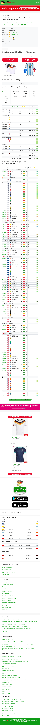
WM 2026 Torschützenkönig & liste (9, 713)
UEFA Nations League (6, 600)
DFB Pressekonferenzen (7, 605)
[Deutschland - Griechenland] (20, 525)
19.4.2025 (4, 264)
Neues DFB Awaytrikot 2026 (7, 706)
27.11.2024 (4, 307)
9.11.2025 (4, 202)
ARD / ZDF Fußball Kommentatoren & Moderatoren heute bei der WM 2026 (17, 644)
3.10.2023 (4, 387)
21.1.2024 (4, 342)
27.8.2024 (4, 321)
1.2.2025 (3, 283)
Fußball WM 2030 (6, 689)
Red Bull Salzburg (14, 34)
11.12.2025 (4, 228)
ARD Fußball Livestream (7, 567)
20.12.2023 (4, 346)
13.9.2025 (4, 216)
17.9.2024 (4, 315)
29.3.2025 (4, 270)
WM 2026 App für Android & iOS (21, 721)
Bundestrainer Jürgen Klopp (7, 604)
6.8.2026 (4, 179)
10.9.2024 (4, 329)
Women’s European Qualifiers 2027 (9, 663)
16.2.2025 (4, 279)
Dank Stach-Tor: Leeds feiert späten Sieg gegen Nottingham (14, 626)
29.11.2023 (4, 381)
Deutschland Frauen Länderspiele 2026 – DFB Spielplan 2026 (14, 643)
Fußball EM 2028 (5, 682)
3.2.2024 (4, 335)
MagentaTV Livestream (6, 574)
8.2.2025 (4, 281)
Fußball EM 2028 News (7, 684)
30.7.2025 (4, 244)
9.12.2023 (4, 350)
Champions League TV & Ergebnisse (9, 589)
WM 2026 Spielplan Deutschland (8, 703)
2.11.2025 (4, 204)
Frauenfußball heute (6, 596)
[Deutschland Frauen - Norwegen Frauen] (20, 544)
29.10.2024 (4, 319)
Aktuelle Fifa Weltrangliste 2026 (8, 646)
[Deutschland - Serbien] (20, 528)
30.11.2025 (4, 198)
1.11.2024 (3, 295)
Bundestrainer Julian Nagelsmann (9, 602)
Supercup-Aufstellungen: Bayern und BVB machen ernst (13, 624)
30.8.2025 (4, 218)
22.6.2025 (4, 252)
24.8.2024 (4, 301)
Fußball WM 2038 (6, 693)
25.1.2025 (4, 285)
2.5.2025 (4, 260)
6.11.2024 (4, 309)
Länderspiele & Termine (6, 607)
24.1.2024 (4, 340)
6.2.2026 (4, 192)
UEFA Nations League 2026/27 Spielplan (10, 666)
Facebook (8, 722)
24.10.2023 (4, 385)
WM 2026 (4, 665)
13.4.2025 (4, 266)
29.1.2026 (4, 224)
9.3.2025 (4, 274)
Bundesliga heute (5, 582)
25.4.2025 (4, 262)
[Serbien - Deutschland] (20, 534)
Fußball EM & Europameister (7, 680)
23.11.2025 (4, 200)
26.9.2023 (4, 395)
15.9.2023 (4, 368)
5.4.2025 (4, 268)
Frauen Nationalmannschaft (7, 595)
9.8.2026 (4, 173)
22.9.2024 (4, 297)
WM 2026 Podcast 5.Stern (7, 708)
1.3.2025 (3, 277)
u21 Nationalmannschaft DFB (8, 611)
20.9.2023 (4, 389)
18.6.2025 (4, 254)
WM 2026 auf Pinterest (15, 722)
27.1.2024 (4, 338)
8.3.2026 (4, 183)
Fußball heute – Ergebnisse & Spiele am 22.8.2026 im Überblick (15, 619)
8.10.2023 (4, 362)
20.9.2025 (4, 214)
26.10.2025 (4, 206)
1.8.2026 (3, 175)
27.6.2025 (4, 250)
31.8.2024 (4, 299)
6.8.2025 (4, 242)
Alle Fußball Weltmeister (7, 687)
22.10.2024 (4, 311)
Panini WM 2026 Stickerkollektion (9, 710)
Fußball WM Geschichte (6, 686)
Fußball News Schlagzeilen (7, 639)
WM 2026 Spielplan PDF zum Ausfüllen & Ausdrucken (13, 701)
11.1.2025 (3, 291)
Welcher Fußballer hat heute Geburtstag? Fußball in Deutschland (15, 679)
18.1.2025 (4, 287)
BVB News (4, 586)
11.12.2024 (4, 305)
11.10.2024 (4, 327)
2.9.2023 (4, 370)
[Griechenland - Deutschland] (20, 531)
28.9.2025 (4, 212)
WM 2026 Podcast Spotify (29, 722)
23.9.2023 (4, 366)
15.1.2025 (4, 289)
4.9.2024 (4, 331)
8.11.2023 (4, 383)
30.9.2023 (4, 364)
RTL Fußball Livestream (6, 570)
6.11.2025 (4, 232)
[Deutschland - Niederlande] (20, 537)
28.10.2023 (4, 358)
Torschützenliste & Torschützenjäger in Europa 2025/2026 (14, 24)
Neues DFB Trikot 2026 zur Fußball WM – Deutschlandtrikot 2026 (15, 705)
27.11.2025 (4, 230)
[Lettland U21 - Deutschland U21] (20, 555)
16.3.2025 (4, 272)
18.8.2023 (4, 374)
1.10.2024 (4, 313)
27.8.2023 (4, 372)
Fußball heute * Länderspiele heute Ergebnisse (11, 656)
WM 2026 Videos (5, 715)
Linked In (21, 722)
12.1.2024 (4, 344)
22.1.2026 (4, 226)
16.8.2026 (4, 171)
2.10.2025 (4, 236)
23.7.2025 (4, 246)
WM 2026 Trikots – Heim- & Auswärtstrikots (11, 712)
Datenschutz (27, 720)
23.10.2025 (4, 234)
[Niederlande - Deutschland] (20, 522)
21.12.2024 (4, 293)
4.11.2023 (4, 356)
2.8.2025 (4, 220)
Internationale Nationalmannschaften (9, 598)
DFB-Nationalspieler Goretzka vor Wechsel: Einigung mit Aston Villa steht (17, 628)
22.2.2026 (4, 187)
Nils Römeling (16, 720)
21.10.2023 (4, 360)
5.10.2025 (4, 210)
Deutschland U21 (14, 32)
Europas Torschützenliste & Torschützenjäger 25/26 (12, 677)
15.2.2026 (4, 189)
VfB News (4, 588)
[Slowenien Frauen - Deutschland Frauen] (20, 548)
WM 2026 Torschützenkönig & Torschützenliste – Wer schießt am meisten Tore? (18, 22)
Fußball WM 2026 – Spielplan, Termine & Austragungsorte (14, 699)
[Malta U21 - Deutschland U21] (20, 558)
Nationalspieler (5, 609)
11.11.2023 (4, 354)
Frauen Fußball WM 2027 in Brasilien (10, 659)
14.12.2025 (4, 194)
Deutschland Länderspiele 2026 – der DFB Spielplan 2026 (14, 641)
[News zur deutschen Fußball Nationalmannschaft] (8, 2)
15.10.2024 (4, 325)
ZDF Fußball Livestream (6, 569)
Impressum (22, 720)
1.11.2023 (3, 393)
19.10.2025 (4, 208)
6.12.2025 (4, 196)
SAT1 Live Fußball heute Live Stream (9, 572)
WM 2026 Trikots (5, 593)
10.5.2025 (4, 258)
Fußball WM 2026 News (7, 591)
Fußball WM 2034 (6, 691)
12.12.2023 (4, 379)
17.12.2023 (4, 348)
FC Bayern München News (7, 584)
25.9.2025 (4, 238)
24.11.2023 (4, 352)
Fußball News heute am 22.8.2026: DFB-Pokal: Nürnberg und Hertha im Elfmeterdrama (20, 633)
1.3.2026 (3, 185)
